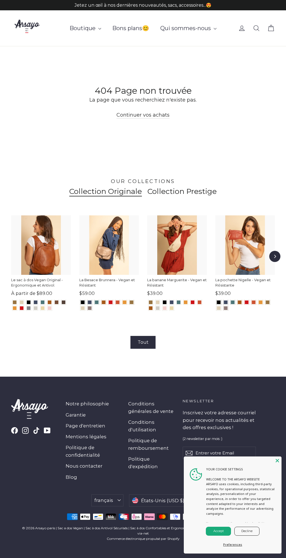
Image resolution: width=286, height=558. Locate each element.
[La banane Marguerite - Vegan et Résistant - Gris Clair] (157, 308)
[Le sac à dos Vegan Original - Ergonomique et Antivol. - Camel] (49, 302)
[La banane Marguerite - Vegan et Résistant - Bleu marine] (171, 302)
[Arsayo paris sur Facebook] (14, 430)
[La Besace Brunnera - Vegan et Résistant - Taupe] (89, 308)
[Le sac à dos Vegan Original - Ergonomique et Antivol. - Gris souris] (28, 308)
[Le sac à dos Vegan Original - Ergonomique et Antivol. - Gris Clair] (35, 308)
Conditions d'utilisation (142, 425)
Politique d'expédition (143, 462)
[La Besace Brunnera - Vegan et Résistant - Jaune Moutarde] (124, 302)
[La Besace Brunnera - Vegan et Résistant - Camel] (103, 302)
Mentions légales (86, 436)
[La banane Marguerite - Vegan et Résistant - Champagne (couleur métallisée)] (157, 302)
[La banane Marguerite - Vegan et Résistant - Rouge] (192, 302)
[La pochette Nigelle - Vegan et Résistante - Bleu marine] (225, 302)
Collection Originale (105, 191)
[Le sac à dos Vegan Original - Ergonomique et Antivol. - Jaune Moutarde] (14, 308)
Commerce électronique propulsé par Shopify (143, 539)
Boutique (83, 28)
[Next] (274, 256)
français (103, 500)
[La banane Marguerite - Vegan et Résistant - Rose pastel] (164, 308)
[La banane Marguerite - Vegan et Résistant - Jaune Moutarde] (185, 302)
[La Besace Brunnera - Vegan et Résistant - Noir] (82, 302)
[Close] (277, 460)
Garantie (76, 415)
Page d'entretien (85, 426)
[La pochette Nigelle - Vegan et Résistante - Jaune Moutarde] (260, 302)
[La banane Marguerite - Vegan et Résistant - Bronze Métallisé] (150, 302)
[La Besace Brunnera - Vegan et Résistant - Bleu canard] (96, 302)
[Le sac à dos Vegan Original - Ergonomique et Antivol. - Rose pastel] (49, 308)
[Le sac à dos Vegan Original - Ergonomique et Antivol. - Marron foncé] (63, 302)
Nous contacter (84, 466)
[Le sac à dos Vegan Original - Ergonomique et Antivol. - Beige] (42, 308)
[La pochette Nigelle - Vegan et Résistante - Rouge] (246, 302)
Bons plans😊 (130, 28)
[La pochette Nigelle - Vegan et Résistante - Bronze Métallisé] (267, 302)
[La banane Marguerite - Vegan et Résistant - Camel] (150, 308)
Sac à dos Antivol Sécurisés (106, 528)
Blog (71, 477)
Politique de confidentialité (83, 451)
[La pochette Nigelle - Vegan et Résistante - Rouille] (253, 302)
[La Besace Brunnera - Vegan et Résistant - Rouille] (117, 302)
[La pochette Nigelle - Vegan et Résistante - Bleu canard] (232, 302)
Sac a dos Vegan (70, 528)
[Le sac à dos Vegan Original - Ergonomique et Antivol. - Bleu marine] (35, 302)
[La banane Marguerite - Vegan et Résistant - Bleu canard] (178, 302)
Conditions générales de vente (150, 407)
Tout (143, 342)
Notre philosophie (87, 404)
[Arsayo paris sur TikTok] (36, 430)
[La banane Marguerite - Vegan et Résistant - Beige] (171, 308)
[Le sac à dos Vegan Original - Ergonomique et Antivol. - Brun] (56, 302)
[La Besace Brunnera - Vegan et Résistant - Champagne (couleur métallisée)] (82, 308)
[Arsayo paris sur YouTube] (47, 430)
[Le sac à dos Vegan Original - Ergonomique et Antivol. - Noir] (28, 302)
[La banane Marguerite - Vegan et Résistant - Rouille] (199, 302)
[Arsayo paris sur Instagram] (25, 430)
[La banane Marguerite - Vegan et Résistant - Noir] (164, 302)
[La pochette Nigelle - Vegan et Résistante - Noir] (218, 302)
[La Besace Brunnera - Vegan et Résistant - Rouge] (110, 302)
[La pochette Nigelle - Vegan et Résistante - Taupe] (225, 308)
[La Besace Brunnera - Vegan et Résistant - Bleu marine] (89, 302)
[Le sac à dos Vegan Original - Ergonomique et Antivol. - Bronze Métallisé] (14, 302)
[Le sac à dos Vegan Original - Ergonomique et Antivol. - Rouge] (21, 308)
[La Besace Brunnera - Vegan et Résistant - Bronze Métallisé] (131, 302)
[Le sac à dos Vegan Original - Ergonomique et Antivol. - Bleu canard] (42, 302)
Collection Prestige (182, 191)
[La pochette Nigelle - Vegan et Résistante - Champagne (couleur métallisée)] (218, 308)
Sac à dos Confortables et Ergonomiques (162, 528)
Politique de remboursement (148, 444)
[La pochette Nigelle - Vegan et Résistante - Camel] (239, 302)
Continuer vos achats (143, 115)
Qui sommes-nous (186, 28)
